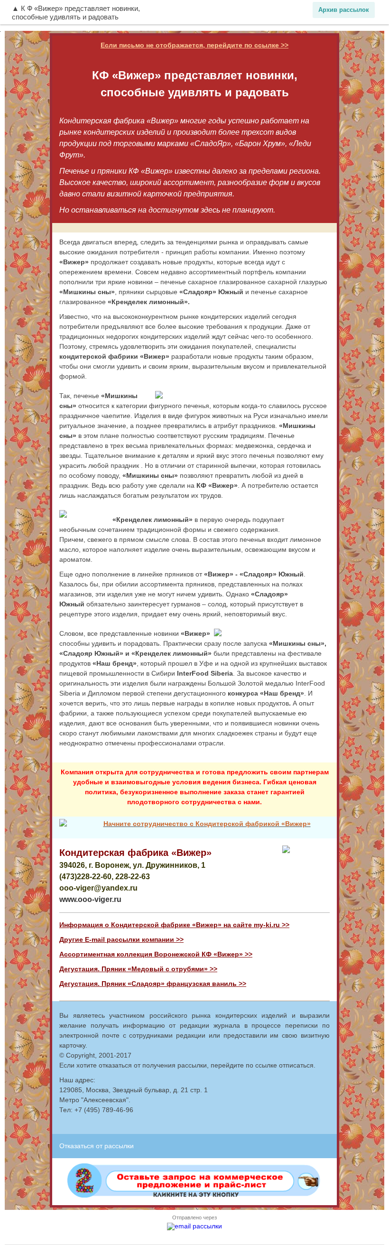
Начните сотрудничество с (149, 823)
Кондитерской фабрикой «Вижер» (253, 823)
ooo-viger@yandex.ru (98, 888)
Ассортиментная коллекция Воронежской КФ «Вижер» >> (155, 954)
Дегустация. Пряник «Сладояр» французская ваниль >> (152, 983)
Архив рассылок (343, 9)
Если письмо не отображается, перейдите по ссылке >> (194, 45)
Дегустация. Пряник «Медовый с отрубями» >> (138, 969)
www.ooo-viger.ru (90, 899)
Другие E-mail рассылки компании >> (121, 939)
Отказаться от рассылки (96, 1146)
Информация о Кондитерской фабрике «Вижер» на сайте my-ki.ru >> (174, 925)
